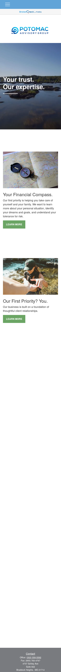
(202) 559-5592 (34, 657)
